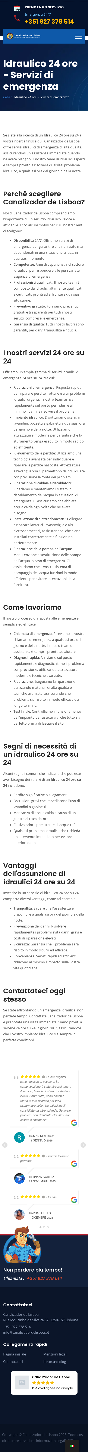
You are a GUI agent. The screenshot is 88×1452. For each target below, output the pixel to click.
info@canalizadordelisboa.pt (26, 1332)
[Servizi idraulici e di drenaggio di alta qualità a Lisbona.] (23, 36)
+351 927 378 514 (44, 1278)
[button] (44, 1383)
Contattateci (13, 1361)
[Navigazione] (78, 36)
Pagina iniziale (14, 1354)
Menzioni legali (55, 1354)
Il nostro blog (54, 1362)
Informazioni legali (51, 1440)
